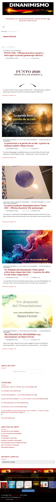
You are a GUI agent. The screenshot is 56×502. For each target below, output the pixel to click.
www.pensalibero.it (8, 447)
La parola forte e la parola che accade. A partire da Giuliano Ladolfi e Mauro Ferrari (26, 144)
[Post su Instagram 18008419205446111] (52, 484)
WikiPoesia (4, 436)
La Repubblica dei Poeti (9, 438)
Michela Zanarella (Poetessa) (11, 440)
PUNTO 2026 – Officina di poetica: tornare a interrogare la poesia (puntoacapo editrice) (23, 54)
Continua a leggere (7, 95)
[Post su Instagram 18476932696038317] (44, 484)
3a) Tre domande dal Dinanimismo (13, 402)
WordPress (16, 499)
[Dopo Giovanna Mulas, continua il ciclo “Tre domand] (20, 484)
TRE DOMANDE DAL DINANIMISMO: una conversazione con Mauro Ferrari (22, 335)
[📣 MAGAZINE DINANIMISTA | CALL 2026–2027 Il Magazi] (3, 484)
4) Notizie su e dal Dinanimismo (12, 50)
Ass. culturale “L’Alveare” (10, 445)
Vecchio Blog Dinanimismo (10, 431)
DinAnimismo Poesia (12, 58)
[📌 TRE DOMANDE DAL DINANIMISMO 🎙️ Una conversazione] (28, 484)
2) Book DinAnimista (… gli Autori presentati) (17, 395)
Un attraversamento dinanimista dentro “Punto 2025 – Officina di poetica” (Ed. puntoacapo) (25, 206)
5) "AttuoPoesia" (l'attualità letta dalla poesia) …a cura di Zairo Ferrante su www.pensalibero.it (25, 411)
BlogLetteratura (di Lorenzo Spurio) (13, 442)
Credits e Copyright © (48, 497)
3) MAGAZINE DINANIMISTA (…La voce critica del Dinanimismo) (23, 398)
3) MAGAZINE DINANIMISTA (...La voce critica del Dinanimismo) (20, 139)
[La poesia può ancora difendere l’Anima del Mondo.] (36, 484)
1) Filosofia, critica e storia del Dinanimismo (16, 202)
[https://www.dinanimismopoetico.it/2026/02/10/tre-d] (11, 484)
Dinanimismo (15, 495)
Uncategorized (6, 418)
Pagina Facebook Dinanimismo (11, 433)
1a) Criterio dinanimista (10, 391)
